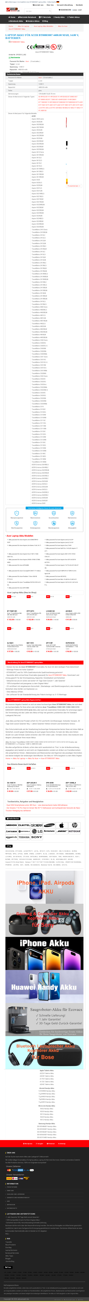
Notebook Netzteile (12, 1253)
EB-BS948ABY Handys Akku (46, 1126)
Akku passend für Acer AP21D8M (19, 588)
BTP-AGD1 (57, 105)
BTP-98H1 (65, 105)
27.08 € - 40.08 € (27, 1272)
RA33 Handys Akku (46, 1117)
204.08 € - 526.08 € (21, 1278)
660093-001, (37, 859)
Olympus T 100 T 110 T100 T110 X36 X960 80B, (40, 862)
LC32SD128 (50, 611)
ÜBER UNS (10, 1190)
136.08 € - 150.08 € (33, 1275)
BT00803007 (61, 102)
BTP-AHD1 (49, 105)
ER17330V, (15, 859)
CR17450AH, (60, 854)
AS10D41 (69, 611)
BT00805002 (71, 102)
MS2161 (68, 108)
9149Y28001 (72, 99)
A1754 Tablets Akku (47, 1079)
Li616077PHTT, (28, 851)
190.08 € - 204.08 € (9, 1278)
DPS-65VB (50, 783)
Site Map (8, 1247)
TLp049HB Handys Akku (47, 1094)
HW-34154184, (9, 851)
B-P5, (48, 851)
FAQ (81, 1299)
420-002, (70, 859)
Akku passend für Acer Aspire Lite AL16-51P (59, 539)
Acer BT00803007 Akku (17, 29)
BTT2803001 (43, 102)
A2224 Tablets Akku (47, 1073)
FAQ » (7, 1234)
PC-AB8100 (42, 110)
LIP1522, (20, 854)
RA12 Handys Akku (46, 1120)
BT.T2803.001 (53, 99)
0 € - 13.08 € (7, 1272)
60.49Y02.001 (43, 97)
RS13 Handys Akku (46, 1114)
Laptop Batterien (11, 1250)
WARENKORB (66, 10)
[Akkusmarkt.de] (13, 9)
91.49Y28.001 (53, 97)
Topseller (8, 1242)
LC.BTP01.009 (53, 108)
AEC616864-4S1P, (61, 859)
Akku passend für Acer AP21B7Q (56, 576)
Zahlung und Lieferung (16, 1194)
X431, (22, 865)
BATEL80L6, (34, 856)
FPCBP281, (8, 865)
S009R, (26, 854)
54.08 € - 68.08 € (48, 1272)
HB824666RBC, (69, 854)
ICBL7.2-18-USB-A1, (65, 851)
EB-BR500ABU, (43, 856)
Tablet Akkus (74, 17)
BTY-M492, (19, 851)
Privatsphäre (12, 1187)
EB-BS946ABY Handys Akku (46, 1132)
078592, (31, 854)
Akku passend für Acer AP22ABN (19, 565)
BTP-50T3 (30, 611)
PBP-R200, (8, 854)
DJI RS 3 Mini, (60, 862)
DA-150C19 (11, 783)
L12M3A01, (51, 854)
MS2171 (74, 108)
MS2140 (61, 108)
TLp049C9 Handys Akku (47, 1102)
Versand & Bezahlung (65, 5)
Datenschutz (12, 1208)
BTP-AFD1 (72, 105)
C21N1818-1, (46, 859)
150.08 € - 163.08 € (45, 1275)
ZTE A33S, (26, 856)
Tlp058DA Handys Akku (47, 1099)
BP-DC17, (42, 851)
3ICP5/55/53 (70, 643)
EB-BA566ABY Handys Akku (46, 1134)
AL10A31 (10, 643)
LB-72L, (36, 851)
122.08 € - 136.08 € (21, 1275)
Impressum (11, 1204)
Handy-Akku (59, 17)
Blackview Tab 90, (46, 865)
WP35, (15, 854)
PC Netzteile (45, 17)
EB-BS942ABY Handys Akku (46, 1129)
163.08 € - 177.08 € (56, 1275)
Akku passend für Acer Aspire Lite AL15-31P (59, 542)
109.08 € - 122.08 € (9, 1275)
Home (12, 17)
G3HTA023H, (53, 856)
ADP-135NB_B (71, 783)
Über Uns (50, 5)
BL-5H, (53, 859)
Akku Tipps (9, 1256)
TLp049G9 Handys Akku (47, 1096)
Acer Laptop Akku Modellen (43, 26)
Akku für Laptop (23, 26)
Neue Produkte (10, 1245)
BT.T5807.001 (12, 611)
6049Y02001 (63, 99)
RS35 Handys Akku (46, 1111)
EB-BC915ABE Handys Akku (46, 1137)
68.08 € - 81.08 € (58, 1272)
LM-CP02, (16, 865)
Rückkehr (79, 5)
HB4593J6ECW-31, (68, 856)
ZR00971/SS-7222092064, (73, 862)
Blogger (8, 1258)
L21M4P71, (38, 854)
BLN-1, (77, 856)
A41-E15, (64, 865)
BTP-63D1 (79, 102)
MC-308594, (57, 865)
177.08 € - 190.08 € (68, 1275)
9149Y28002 (52, 102)
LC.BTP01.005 (43, 108)
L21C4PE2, (8, 856)
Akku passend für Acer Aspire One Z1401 (59, 545)
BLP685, (7, 859)
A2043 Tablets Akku (47, 1076)
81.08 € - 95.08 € (69, 1272)
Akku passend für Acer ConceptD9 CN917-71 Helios (25, 571)
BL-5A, (45, 854)
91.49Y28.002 (63, 97)
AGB (8, 1201)
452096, (27, 865)
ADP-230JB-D (32, 783)
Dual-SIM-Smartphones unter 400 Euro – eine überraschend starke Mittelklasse (37, 805)
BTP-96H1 (42, 105)
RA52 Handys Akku (46, 1109)
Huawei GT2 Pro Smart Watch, (14, 862)
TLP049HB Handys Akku (46, 1091)
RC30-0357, (54, 851)
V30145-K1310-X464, (25, 859)
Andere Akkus (34, 21)
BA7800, (78, 854)
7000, (60, 856)
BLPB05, (74, 851)
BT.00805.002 (43, 99)
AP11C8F (49, 643)
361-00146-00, (17, 856)
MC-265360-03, (35, 865)
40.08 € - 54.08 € (37, 1272)
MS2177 (80, 108)
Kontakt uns (38, 5)
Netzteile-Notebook (28, 17)
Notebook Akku (16, 21)
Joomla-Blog (9, 1261)
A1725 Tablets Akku (47, 1082)
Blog (46, 21)
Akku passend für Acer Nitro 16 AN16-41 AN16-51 (61, 579)
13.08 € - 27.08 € (16, 1272)
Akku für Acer (63, 26)
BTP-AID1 (79, 105)
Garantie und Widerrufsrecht (18, 1197)
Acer (27, 61)
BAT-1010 (30, 643)
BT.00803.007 (72, 97)
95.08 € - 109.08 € (80, 1272)
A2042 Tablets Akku (47, 1084)
